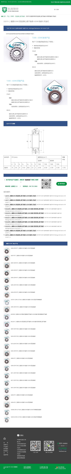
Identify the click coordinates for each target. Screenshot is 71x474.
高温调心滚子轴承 (20, 16)
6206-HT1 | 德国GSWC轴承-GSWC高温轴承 (22, 395)
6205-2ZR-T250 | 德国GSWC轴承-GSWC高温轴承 (23, 285)
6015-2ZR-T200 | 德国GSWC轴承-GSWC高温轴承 (23, 387)
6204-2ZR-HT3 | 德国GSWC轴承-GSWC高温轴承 (23, 292)
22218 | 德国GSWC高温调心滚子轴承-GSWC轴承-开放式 (20, 196)
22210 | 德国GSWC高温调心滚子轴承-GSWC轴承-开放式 (20, 204)
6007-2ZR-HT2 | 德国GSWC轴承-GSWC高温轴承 (23, 263)
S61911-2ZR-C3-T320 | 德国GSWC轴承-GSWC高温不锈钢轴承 (26, 299)
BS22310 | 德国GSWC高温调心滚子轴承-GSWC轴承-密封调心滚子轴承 (24, 226)
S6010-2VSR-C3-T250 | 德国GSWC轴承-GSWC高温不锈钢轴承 (26, 417)
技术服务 (6, 448)
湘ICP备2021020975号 (44, 467)
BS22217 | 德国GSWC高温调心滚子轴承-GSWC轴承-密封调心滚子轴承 (24, 217)
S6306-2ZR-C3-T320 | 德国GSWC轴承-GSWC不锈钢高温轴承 (26, 409)
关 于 (6, 453)
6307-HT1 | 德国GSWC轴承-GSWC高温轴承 (22, 255)
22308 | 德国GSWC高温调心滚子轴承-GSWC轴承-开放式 (20, 230)
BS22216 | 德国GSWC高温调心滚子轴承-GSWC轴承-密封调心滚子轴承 (24, 213)
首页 (4, 16)
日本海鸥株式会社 (21, 450)
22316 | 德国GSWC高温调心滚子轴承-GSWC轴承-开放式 (20, 235)
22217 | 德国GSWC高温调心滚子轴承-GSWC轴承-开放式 (20, 200)
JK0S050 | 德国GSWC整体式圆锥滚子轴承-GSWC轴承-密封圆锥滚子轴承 (29, 314)
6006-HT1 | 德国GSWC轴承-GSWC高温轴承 (22, 358)
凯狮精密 (27, 180)
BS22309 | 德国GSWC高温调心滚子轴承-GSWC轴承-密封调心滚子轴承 (24, 222)
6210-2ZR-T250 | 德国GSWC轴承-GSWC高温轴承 (23, 343)
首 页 (6, 442)
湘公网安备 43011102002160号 (60, 467)
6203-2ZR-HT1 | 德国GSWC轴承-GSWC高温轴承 (23, 270)
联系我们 (6, 451)
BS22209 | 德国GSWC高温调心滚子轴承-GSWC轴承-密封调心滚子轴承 (24, 209)
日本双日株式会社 (21, 443)
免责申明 (6, 455)
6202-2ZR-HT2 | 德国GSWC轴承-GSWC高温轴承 (23, 351)
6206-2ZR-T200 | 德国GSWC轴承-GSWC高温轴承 (23, 365)
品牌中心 (6, 444)
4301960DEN (27, 468)
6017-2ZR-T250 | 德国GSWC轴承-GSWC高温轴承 (23, 380)
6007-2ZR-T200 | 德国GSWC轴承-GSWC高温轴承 (23, 329)
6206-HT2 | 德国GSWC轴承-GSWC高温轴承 (22, 402)
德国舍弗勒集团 (21, 458)
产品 (8, 16)
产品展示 (6, 446)
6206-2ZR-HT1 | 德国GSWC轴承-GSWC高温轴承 (23, 248)
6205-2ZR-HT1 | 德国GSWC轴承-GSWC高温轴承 (23, 277)
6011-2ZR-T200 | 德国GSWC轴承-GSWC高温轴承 (23, 373)
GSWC (12, 16)
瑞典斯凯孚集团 (21, 456)
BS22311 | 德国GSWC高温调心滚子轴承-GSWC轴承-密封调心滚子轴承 (28, 321)
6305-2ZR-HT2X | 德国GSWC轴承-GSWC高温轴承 (23, 307)
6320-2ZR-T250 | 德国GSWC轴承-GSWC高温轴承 (23, 336)
